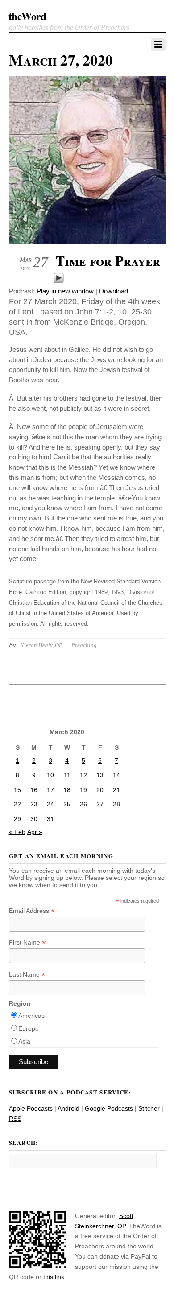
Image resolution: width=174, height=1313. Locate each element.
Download (113, 291)
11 (67, 775)
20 (100, 789)
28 (116, 804)
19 (83, 789)
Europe (28, 1028)
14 (116, 775)
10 (50, 775)
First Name (27, 942)
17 (50, 789)
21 (116, 789)
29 (17, 818)
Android (68, 1108)
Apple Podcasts (31, 1108)
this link (53, 1276)
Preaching (84, 645)
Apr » (34, 831)
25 (66, 804)
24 (50, 804)
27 (100, 804)
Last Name (27, 974)
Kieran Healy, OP (41, 645)
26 (83, 804)
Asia (24, 1041)
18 (66, 789)
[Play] (59, 281)
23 (33, 804)
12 (83, 775)
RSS (15, 1118)
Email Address (31, 911)
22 (17, 804)
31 (50, 818)
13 (100, 775)
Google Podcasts (109, 1108)
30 (33, 818)
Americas (31, 1015)
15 (17, 789)
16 (33, 789)
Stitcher (149, 1108)
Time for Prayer (108, 260)
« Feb (17, 831)
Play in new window (65, 291)
